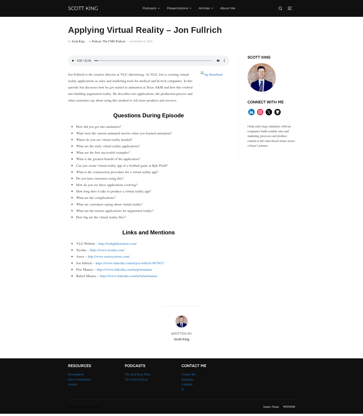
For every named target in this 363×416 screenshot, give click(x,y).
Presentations (177, 8)
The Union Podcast (136, 379)
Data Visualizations (79, 379)
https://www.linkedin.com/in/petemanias (124, 269)
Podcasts (149, 8)
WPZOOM (289, 406)
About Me (227, 8)
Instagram (187, 379)
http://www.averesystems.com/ (109, 256)
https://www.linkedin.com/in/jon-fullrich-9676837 (130, 263)
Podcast (96, 41)
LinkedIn (187, 384)
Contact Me (188, 374)
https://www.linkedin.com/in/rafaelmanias (128, 275)
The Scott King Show (138, 374)
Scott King (83, 8)
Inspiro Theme (271, 406)
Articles (204, 8)
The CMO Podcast (114, 41)
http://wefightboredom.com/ (118, 243)
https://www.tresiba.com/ (107, 250)
